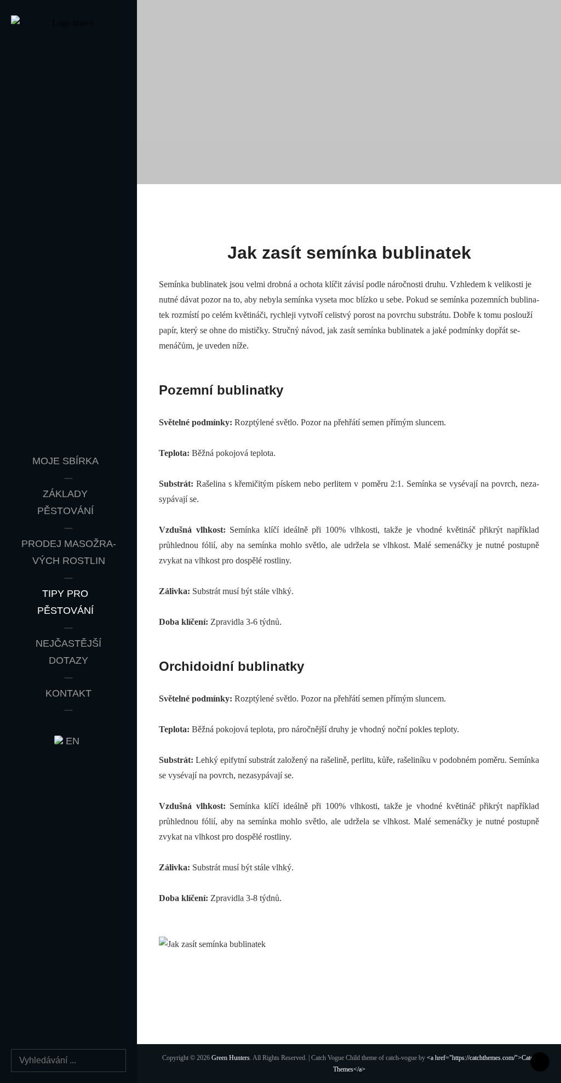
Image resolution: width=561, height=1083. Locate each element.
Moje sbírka (65, 460)
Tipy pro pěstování (65, 602)
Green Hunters (230, 1058)
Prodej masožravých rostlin (68, 552)
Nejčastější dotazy (68, 652)
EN (71, 741)
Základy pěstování (65, 502)
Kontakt (68, 693)
